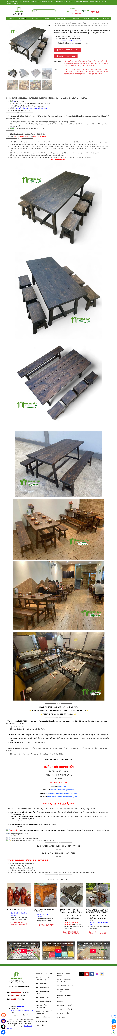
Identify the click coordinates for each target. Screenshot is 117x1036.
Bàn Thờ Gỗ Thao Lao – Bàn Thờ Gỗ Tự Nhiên (45, 910)
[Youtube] (86, 974)
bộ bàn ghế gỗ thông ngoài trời (75, 74)
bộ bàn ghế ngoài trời (94, 74)
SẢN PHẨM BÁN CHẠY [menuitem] (60, 18)
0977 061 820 (78, 11)
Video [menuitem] (86, 18)
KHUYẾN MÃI (102, 61)
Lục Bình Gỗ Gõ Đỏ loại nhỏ (16, 909)
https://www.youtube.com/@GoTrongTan (62, 797)
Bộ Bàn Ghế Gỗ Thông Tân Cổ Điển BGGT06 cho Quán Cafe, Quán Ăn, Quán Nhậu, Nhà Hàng (71, 911)
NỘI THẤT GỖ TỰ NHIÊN (99, 63)
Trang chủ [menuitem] (34, 18)
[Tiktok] (81, 974)
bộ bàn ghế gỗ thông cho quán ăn (96, 71)
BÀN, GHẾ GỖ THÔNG (84, 23)
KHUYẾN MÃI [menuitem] (76, 18)
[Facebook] (91, 974)
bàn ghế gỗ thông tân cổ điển (92, 69)
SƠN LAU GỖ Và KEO (88, 66)
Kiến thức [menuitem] (96, 18)
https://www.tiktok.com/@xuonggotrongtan (61, 793)
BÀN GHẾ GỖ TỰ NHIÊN (72, 61)
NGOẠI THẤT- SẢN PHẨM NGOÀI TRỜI (77, 63)
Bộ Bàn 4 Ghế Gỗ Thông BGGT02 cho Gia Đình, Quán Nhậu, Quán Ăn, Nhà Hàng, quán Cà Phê (97, 911)
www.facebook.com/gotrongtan (62, 790)
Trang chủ (57, 23)
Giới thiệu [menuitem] (45, 18)
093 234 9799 (77, 13)
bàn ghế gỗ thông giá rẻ (72, 69)
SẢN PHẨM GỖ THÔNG (69, 23)
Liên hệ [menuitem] (106, 18)
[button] (25, 18)
